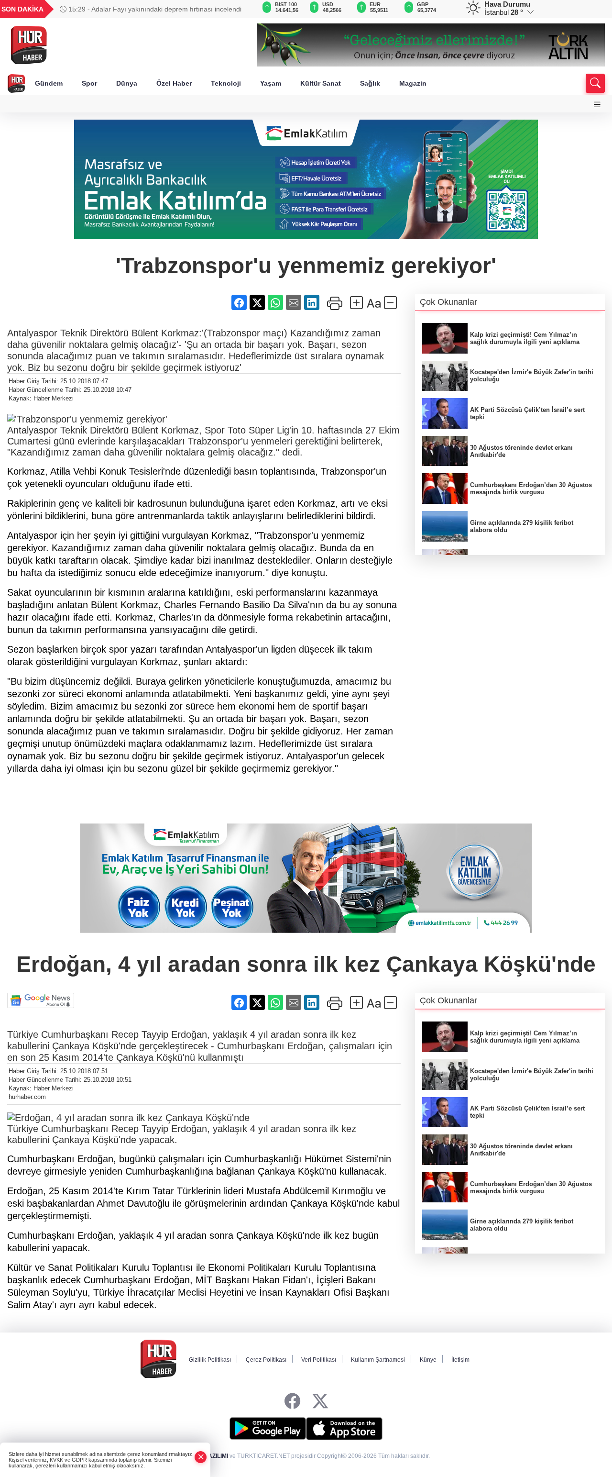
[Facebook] (292, 1401)
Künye (428, 1359)
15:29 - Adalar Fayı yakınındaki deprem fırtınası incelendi (153, 9)
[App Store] (344, 1428)
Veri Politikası (318, 1359)
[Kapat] (201, 1457)
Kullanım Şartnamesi (378, 1359)
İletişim (460, 1359)
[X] (320, 1401)
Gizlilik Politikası (210, 1359)
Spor (89, 83)
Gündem (49, 83)
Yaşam (270, 83)
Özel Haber (174, 83)
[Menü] (597, 104)
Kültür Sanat (320, 83)
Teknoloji (226, 83)
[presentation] (236, 9)
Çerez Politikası (266, 1359)
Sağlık (370, 83)
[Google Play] (268, 1428)
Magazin (412, 83)
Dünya (126, 83)
